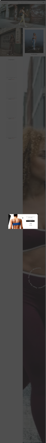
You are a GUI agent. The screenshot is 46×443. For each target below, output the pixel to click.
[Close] (37, 214)
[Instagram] (31, 223)
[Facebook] (29, 223)
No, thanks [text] (30, 225)
